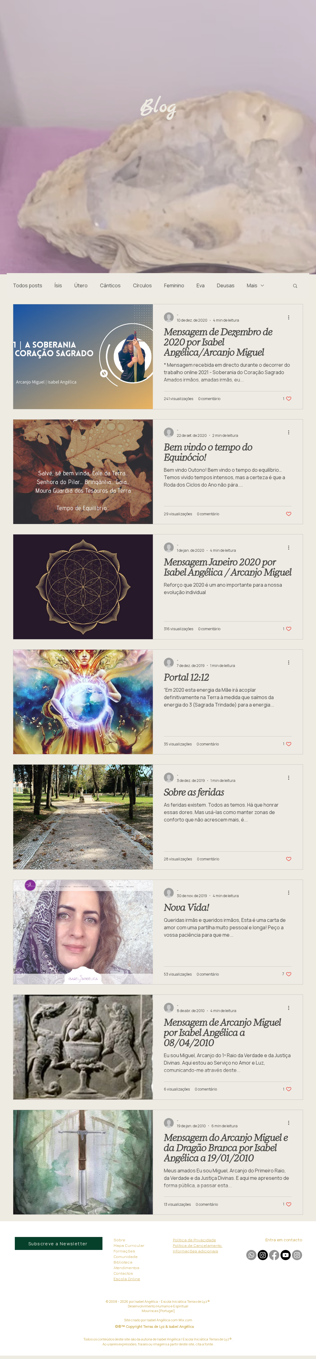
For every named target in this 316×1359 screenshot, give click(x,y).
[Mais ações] (290, 317)
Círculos (142, 285)
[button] (295, 286)
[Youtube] (286, 1255)
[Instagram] (297, 1255)
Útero (81, 285)
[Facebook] (274, 1255)
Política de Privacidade (194, 1239)
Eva (201, 285)
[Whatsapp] (251, 1255)
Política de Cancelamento (197, 1245)
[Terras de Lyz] (263, 1255)
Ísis (58, 285)
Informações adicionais (195, 1250)
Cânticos (110, 285)
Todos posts (27, 285)
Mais (252, 285)
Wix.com (185, 1320)
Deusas (226, 285)
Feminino (174, 285)
